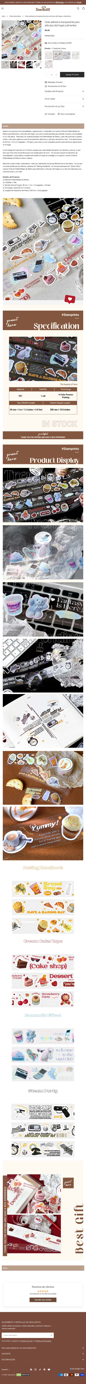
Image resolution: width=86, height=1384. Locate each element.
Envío (5, 1268)
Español (5, 1369)
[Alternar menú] (2, 8)
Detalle (5, 126)
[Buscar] (78, 8)
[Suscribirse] (51, 1335)
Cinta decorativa (15, 16)
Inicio (3, 16)
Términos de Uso (26, 1341)
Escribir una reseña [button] (43, 1300)
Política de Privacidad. (43, 1341)
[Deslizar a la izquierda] (7, 40)
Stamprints (11, 1375)
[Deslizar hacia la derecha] (36, 40)
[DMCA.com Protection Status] (23, 1374)
